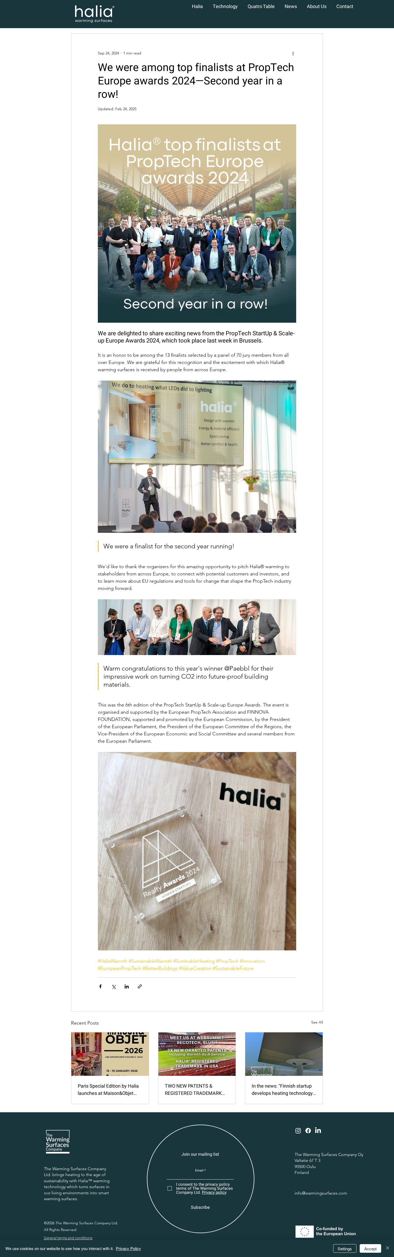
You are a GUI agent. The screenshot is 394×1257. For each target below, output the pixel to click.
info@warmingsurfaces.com (321, 1193)
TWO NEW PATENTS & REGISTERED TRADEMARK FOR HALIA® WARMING (193, 1090)
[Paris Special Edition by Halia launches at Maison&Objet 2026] (110, 1054)
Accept (370, 1248)
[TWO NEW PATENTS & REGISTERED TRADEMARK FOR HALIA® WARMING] (197, 1054)
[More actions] (293, 53)
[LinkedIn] (318, 1130)
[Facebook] (308, 1130)
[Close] (387, 1248)
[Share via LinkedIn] (126, 986)
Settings (345, 1248)
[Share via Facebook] (100, 986)
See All (317, 1022)
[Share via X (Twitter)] (113, 986)
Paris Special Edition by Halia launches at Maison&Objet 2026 (108, 1090)
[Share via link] (139, 986)
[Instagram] (298, 1130)
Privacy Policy (128, 1248)
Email (199, 1170)
